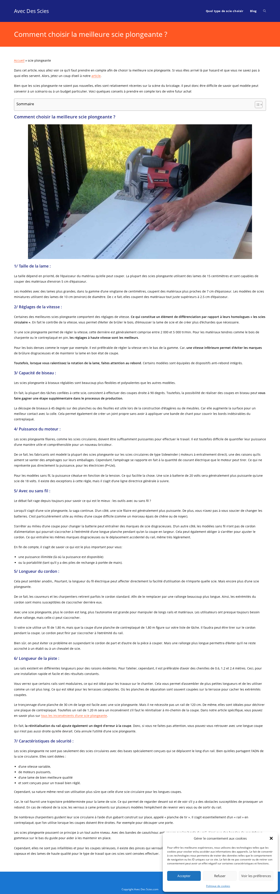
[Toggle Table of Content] (256, 104)
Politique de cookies (218, 886)
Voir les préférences (256, 876)
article (96, 76)
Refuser (220, 876)
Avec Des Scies (31, 10)
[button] (271, 838)
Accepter (184, 876)
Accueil (19, 60)
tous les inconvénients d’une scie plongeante (74, 716)
